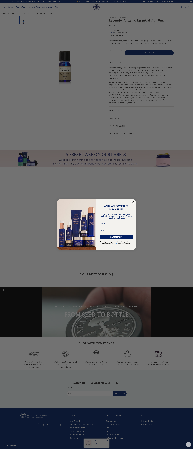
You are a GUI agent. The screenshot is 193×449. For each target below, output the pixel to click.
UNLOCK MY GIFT (116, 237)
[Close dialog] (133, 201)
